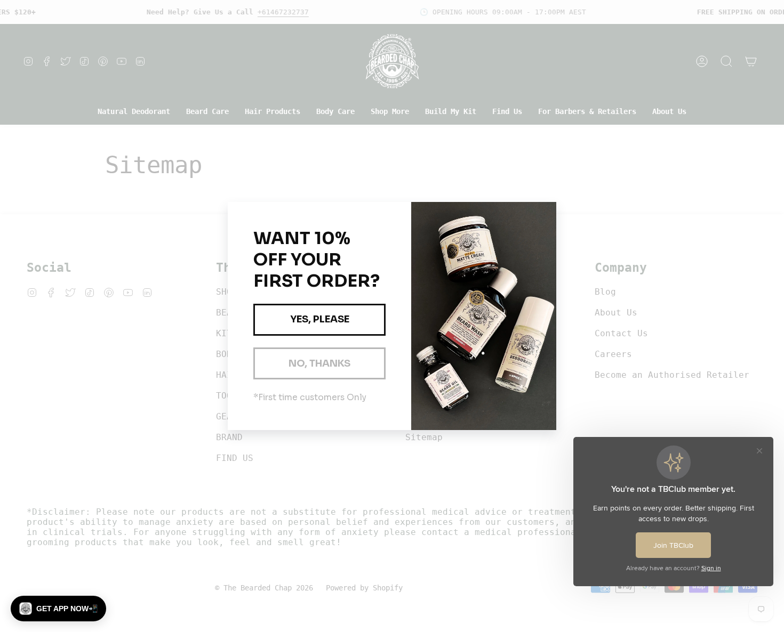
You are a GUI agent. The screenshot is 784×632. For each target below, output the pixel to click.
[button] (58, 608)
